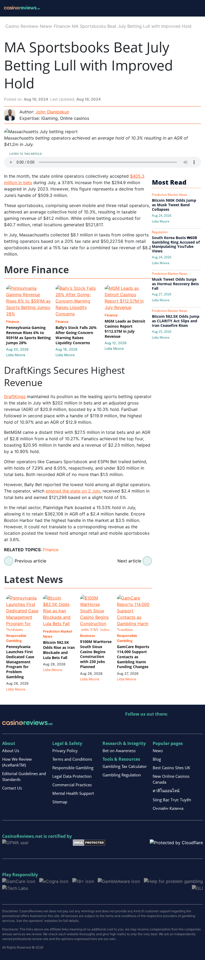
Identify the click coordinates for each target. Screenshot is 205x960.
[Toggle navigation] (193, 8)
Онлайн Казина (168, 808)
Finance (61, 26)
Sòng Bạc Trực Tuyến (172, 799)
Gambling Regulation (121, 774)
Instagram (187, 725)
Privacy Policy (65, 750)
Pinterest (152, 725)
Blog (157, 759)
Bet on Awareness (119, 750)
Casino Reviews (21, 26)
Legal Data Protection (72, 776)
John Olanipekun (52, 111)
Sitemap (59, 801)
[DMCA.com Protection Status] (89, 842)
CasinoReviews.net (22, 836)
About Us (10, 750)
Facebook (175, 725)
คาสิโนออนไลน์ (166, 790)
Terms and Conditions (72, 759)
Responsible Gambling (72, 767)
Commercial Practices (72, 784)
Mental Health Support (73, 793)
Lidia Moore (15, 355)
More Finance (36, 270)
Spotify (198, 725)
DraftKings (15, 396)
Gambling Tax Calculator (124, 766)
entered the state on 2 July (73, 491)
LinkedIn (141, 725)
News (45, 26)
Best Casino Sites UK (171, 767)
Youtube (164, 725)
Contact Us (12, 788)
